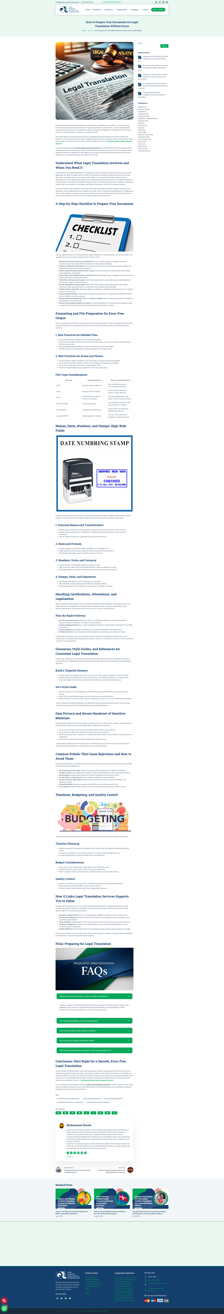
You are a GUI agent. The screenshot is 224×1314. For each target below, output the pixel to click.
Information (142, 137)
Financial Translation (92, 1282)
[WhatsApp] (100, 1112)
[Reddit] (86, 1112)
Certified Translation (92, 1279)
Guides (140, 130)
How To (140, 132)
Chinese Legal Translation (124, 1282)
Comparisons (142, 116)
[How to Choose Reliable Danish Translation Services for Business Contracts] (112, 1199)
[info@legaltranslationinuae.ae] (145, 1284)
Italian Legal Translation (123, 1289)
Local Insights (143, 139)
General (140, 125)
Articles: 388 (69, 1156)
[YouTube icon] (85, 1153)
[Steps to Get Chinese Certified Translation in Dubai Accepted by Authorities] (73, 1199)
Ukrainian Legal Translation (125, 1300)
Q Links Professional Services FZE (95, 1311)
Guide (140, 128)
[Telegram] (93, 1112)
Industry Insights (144, 135)
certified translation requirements (68, 1098)
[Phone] (4, 1301)
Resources (141, 146)
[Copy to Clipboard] (114, 1112)
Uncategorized (143, 151)
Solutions (141, 148)
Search (140, 43)
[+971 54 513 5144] (145, 1280)
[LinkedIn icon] (71, 1153)
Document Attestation (93, 1284)
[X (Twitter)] (65, 1112)
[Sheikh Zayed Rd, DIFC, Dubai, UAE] (145, 1289)
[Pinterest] (72, 1112)
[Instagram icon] (81, 1153)
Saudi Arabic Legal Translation (125, 1279)
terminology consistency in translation (70, 1102)
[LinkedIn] (156, 2)
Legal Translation (91, 1277)
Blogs (87, 1293)
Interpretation (122, 9)
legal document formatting (92, 1098)
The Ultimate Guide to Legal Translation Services (96, 1080)
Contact (145, 9)
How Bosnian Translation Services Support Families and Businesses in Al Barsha (153, 86)
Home (88, 9)
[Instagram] (163, 2)
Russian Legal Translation (124, 1293)
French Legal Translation (123, 1284)
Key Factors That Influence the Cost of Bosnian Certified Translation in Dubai (153, 68)
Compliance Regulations (146, 118)
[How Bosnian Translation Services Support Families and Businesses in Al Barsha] (139, 84)
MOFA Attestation (91, 1286)
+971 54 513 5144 (87, 2)
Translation (96, 9)
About (87, 1289)
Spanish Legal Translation (124, 1296)
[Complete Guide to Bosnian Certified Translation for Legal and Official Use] (139, 57)
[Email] (107, 1112)
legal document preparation (113, 1098)
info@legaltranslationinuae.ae (67, 2)
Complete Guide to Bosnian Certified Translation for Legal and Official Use (153, 58)
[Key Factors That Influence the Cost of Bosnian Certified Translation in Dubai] (139, 66)
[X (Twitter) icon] (78, 1153)
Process (140, 144)
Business (141, 107)
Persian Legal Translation (124, 1291)
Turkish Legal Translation (124, 1298)
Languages (135, 9)
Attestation (109, 9)
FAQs (139, 123)
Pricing (140, 141)
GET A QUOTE (158, 9)
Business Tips (143, 109)
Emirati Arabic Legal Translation (126, 1277)
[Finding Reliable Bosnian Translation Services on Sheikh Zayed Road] (139, 93)
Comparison (142, 114)
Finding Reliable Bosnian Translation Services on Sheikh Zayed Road (151, 95)
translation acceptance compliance (98, 1102)
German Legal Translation (124, 1286)
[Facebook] (159, 2)
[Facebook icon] (67, 1153)
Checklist (141, 111)
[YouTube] (166, 2)
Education (141, 121)
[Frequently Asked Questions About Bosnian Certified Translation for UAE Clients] (139, 75)
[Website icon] (75, 1153)
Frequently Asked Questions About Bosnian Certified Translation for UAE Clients (152, 77)
